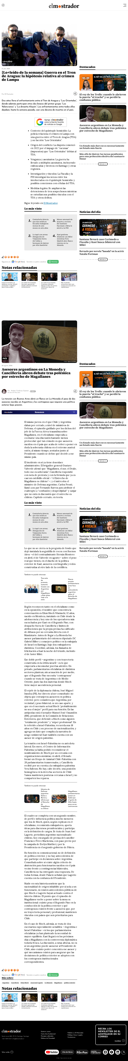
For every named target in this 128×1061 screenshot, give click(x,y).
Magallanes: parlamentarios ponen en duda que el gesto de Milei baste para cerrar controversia (74, 798)
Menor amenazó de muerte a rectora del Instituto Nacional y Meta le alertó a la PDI (64, 223)
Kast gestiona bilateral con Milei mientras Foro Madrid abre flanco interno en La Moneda (65, 239)
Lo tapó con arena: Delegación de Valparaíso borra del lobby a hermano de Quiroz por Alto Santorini (41, 239)
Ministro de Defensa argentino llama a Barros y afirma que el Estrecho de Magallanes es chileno (45, 798)
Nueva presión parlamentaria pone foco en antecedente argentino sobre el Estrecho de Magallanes (73, 588)
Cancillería (15, 983)
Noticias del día (90, 212)
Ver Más (102, 164)
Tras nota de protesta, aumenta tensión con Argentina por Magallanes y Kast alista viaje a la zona (45, 589)
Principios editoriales (47, 1036)
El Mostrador (9, 94)
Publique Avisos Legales (75, 1035)
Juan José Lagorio (37, 983)
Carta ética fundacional (48, 1034)
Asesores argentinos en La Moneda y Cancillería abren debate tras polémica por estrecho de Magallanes (102, 128)
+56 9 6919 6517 (7, 1038)
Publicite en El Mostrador (75, 1033)
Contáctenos (71, 1037)
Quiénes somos (46, 1031)
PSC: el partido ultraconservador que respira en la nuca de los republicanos (68, 285)
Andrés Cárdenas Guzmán (20, 390)
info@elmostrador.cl (18, 1038)
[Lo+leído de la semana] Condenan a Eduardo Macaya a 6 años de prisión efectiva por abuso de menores (49, 285)
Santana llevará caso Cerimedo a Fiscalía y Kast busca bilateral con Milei (99, 242)
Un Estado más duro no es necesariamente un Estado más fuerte (101, 146)
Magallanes (58, 983)
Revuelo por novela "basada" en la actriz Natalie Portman (101, 253)
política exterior (69, 983)
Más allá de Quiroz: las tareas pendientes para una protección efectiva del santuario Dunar (101, 156)
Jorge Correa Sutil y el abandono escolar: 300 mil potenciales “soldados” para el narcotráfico (9, 285)
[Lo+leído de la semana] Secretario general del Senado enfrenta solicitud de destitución (29, 285)
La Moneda (48, 983)
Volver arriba (6, 1052)
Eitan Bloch (25, 983)
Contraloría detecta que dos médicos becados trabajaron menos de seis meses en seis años (41, 223)
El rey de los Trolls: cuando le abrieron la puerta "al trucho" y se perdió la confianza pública (102, 97)
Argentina (5, 983)
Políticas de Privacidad (48, 1038)
